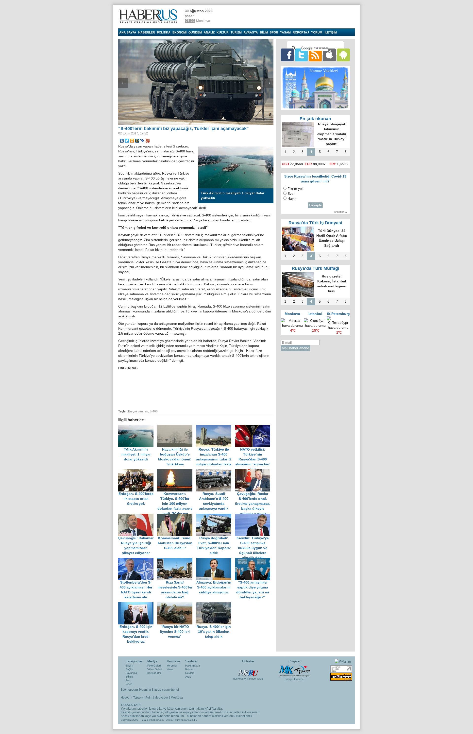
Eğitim (129, 676)
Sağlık (129, 669)
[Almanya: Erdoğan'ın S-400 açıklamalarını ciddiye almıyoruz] (215, 560)
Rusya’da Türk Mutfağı (315, 268)
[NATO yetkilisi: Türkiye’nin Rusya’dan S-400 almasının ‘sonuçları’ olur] (254, 427)
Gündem (195, 32)
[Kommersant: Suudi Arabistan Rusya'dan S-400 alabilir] (176, 516)
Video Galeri (154, 669)
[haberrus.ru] (149, 16)
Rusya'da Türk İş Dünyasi (315, 222)
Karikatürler (154, 672)
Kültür (223, 32)
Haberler (146, 32)
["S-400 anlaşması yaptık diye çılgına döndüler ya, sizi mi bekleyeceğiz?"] (254, 560)
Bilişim (129, 665)
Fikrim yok (295, 189)
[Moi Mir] (137, 140)
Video (129, 684)
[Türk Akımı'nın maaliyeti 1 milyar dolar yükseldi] (137, 427)
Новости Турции (132, 697)
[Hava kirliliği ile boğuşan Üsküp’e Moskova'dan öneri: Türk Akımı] (176, 427)
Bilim (264, 32)
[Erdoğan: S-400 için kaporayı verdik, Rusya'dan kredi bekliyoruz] (137, 604)
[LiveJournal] (142, 140)
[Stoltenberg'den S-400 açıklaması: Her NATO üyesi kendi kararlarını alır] (137, 560)
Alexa (169, 719)
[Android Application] (343, 55)
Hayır (291, 198)
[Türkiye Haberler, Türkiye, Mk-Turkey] (294, 670)
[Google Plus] (147, 140)
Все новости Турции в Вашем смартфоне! (150, 689)
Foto (128, 680)
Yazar (170, 669)
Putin (148, 697)
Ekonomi (179, 32)
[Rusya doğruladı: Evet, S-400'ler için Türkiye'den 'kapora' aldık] (215, 516)
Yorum (316, 32)
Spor (274, 32)
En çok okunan (138, 411)
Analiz (209, 32)
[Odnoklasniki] (132, 140)
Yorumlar (172, 665)
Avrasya (251, 32)
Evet (290, 194)
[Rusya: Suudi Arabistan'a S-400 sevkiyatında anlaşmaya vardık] (215, 471)
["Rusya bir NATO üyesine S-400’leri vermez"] (176, 604)
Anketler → (340, 211)
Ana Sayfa (127, 32)
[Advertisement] (195, 389)
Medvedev (161, 697)
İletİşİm (331, 32)
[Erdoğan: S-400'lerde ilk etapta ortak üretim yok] (137, 471)
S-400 (154, 411)
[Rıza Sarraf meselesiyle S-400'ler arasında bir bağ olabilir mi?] (176, 560)
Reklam (189, 672)
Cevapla (315, 205)
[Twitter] (127, 140)
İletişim (189, 669)
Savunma (131, 672)
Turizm (236, 32)
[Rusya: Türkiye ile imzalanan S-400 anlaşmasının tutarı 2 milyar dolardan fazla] (215, 427)
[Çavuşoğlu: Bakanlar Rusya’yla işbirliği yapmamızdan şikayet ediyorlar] (137, 516)
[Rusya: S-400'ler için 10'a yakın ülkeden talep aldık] (215, 604)
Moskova (177, 697)
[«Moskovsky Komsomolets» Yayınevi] (248, 670)
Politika (163, 32)
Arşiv (188, 676)
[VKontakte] (121, 140)
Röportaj (301, 32)
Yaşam (285, 32)
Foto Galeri (154, 665)
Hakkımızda (192, 665)
